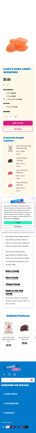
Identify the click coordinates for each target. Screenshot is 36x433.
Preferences (18, 226)
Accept (18, 222)
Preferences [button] (16, 218)
